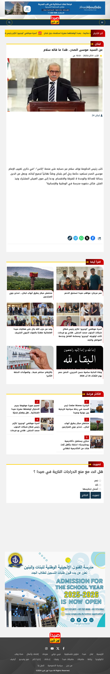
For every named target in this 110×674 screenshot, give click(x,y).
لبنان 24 (96, 115)
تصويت (95, 495)
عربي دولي (56, 654)
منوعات (45, 654)
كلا (96, 485)
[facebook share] (93, 238)
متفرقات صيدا (68, 659)
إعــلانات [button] (47, 659)
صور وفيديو (24, 659)
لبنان (91, 654)
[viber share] (75, 238)
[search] (9, 22)
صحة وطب (18, 654)
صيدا (84, 654)
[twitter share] (87, 238)
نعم (96, 480)
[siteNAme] (55, 20)
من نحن (69, 666)
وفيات (56, 659)
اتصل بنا (41, 666)
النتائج (85, 495)
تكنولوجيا (99, 659)
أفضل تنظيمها (90, 489)
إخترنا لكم (37, 659)
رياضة (90, 659)
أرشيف (13, 659)
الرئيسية (100, 654)
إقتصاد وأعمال (33, 654)
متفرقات (80, 659)
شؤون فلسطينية (71, 654)
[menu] (102, 22)
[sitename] (55, 638)
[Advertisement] (55, 140)
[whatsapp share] (81, 238)
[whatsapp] (70, 238)
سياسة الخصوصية (55, 666)
